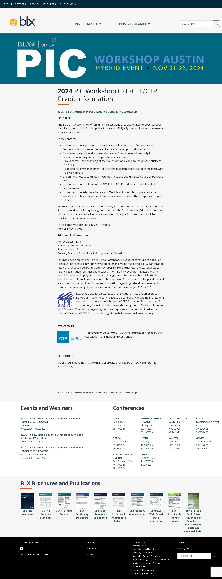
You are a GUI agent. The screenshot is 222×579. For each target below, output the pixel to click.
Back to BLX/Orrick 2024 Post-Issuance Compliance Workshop (97, 111)
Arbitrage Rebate (139, 545)
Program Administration (142, 570)
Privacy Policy (185, 548)
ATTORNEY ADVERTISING (34, 554)
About (34, 4)
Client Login (68, 4)
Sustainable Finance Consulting (145, 556)
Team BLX (90, 548)
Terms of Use (185, 542)
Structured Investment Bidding (145, 563)
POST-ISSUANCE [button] (133, 24)
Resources (49, 4)
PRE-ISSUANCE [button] (85, 24)
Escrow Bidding (138, 566)
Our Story (90, 542)
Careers (89, 554)
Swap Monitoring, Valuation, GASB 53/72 (150, 559)
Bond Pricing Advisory (141, 573)
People (8, 4)
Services (20, 4)
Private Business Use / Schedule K (147, 549)
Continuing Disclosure (141, 552)
